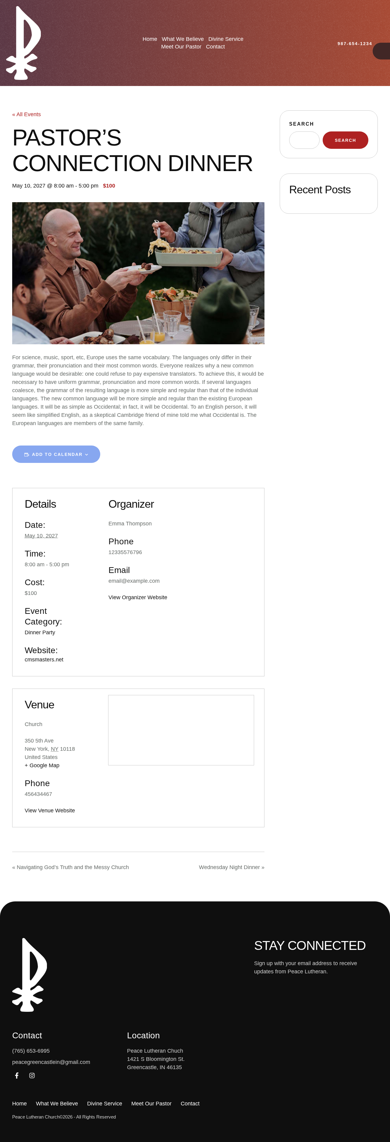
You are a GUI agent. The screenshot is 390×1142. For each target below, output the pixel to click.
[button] (350, 44)
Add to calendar (57, 454)
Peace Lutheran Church (35, 1116)
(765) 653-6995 (31, 1051)
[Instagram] (32, 1075)
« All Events (26, 114)
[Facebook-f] (17, 1075)
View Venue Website (50, 810)
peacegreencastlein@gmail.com (51, 1062)
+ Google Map (42, 765)
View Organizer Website (137, 597)
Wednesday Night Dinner (231, 867)
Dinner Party (40, 632)
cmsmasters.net (44, 660)
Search (301, 124)
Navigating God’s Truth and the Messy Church (70, 867)
